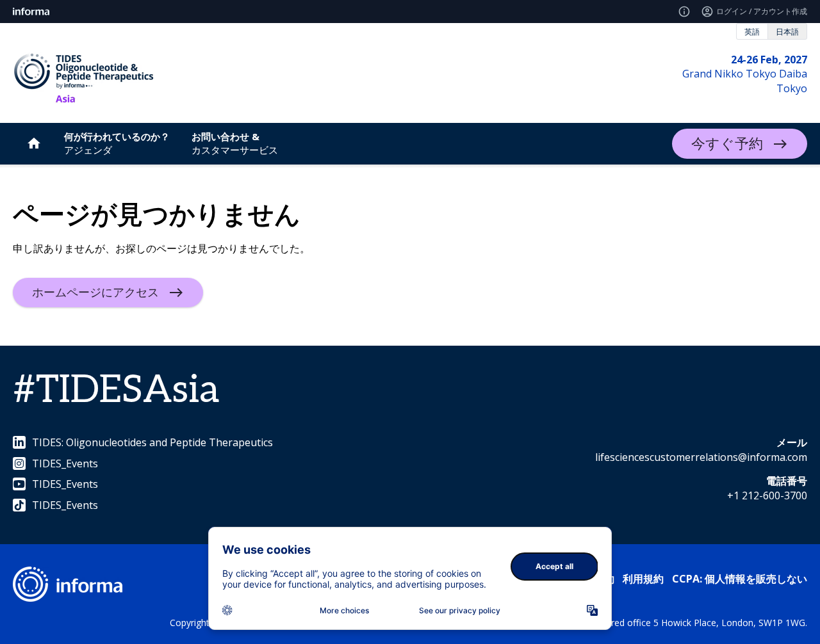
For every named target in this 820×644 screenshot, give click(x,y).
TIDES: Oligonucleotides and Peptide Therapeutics (152, 442)
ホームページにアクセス (95, 293)
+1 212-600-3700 (767, 495)
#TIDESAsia (116, 390)
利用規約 (643, 579)
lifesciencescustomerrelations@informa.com (701, 457)
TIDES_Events (65, 463)
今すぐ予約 (727, 144)
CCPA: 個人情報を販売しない (739, 579)
